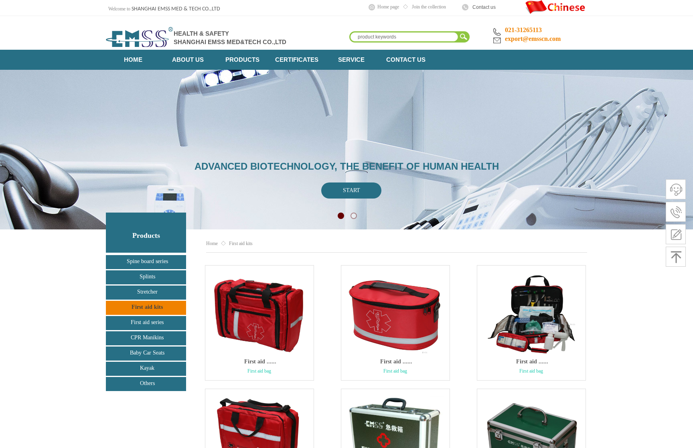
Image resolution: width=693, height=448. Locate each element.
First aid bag (259, 371)
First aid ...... (260, 362)
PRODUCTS (242, 59)
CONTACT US (406, 59)
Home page (388, 7)
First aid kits (241, 243)
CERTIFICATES (296, 59)
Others (147, 383)
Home (212, 243)
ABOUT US (188, 59)
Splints (147, 277)
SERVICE (351, 59)
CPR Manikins (147, 337)
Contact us (484, 7)
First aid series (147, 322)
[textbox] (403, 37)
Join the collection (429, 7)
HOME (133, 59)
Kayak (147, 368)
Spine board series (147, 261)
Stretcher (147, 292)
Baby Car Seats (147, 353)
